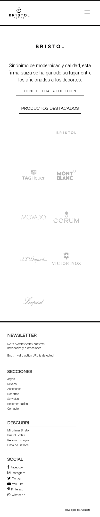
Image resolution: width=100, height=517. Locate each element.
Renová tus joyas (18, 440)
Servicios (13, 398)
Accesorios (14, 388)
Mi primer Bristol (18, 430)
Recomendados (17, 403)
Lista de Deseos (18, 445)
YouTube (18, 484)
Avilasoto (85, 509)
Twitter (16, 478)
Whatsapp (18, 495)
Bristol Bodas (16, 435)
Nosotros (13, 394)
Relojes (12, 384)
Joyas (11, 379)
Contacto (13, 408)
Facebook (17, 467)
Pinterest (17, 489)
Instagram (18, 473)
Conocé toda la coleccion (50, 91)
